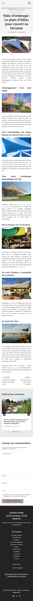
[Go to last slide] (4, 414)
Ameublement (17, 537)
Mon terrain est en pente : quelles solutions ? (26, 381)
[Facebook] (13, 596)
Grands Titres (16, 549)
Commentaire (7, 453)
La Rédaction (13, 32)
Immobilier (16, 551)
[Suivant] (28, 414)
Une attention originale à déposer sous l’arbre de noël (8, 381)
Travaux (16, 558)
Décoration (16, 540)
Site (4, 490)
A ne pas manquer (16, 535)
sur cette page (21, 267)
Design (16, 547)
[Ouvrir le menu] (29, 3)
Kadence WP (16, 592)
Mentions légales (18, 568)
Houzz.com (13, 367)
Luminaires (16, 554)
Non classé (16, 556)
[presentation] (16, 407)
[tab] (13, 431)
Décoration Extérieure (16, 12)
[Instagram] (19, 596)
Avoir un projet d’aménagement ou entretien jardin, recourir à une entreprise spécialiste (16, 421)
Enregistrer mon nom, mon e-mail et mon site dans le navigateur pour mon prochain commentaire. (17, 495)
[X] (16, 596)
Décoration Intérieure (16, 544)
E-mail (5, 483)
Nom (4, 475)
